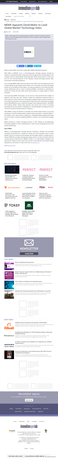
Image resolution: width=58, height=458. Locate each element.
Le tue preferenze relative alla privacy (35, 456)
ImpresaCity (32, 1)
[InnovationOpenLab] (29, 8)
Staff (28, 421)
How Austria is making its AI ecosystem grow (28, 281)
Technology (48, 13)
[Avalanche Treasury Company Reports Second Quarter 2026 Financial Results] (29, 169)
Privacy (32, 448)
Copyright (34, 421)
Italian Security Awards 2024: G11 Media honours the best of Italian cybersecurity (33, 272)
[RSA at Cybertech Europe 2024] (9, 266)
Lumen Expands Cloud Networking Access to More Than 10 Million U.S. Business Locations (28, 196)
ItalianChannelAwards (30, 411)
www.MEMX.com (34, 142)
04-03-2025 (16, 31)
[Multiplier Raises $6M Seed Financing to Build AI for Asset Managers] (29, 205)
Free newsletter (33, 152)
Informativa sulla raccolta (15, 456)
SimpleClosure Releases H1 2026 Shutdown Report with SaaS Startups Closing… (33, 333)
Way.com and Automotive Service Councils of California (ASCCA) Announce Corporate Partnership (45, 196)
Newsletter (8, 16)
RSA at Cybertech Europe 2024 (24, 262)
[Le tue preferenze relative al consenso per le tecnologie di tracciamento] (50, 456)
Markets (27, 13)
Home (7, 13)
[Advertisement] (30, 386)
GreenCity (45, 408)
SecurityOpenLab (42, 1)
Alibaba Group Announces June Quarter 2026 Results (31, 322)
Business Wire (8, 31)
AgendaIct (40, 411)
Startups (40, 13)
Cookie (26, 448)
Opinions (33, 13)
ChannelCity (23, 1)
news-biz (13, 19)
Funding (21, 13)
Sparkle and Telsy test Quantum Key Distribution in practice (33, 291)
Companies (14, 13)
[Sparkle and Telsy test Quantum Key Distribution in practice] (9, 294)
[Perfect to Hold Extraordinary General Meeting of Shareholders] (45, 169)
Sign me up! (29, 400)
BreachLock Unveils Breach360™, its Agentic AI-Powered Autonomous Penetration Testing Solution (11, 179)
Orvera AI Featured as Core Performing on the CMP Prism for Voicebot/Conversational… (33, 352)
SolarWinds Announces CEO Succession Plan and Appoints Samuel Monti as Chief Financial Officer (11, 197)
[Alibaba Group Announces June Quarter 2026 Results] (9, 326)
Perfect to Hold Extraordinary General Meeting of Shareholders (45, 177)
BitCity (11, 408)
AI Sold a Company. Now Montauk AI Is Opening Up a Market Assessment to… (33, 342)
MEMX (20, 73)
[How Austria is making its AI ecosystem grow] (9, 285)
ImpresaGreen (18, 411)
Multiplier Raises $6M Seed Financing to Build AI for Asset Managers (28, 213)
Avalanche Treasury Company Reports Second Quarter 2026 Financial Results (28, 177)
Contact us (41, 421)
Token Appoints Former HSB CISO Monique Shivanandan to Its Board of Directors (11, 214)
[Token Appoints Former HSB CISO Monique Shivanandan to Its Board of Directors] (12, 205)
